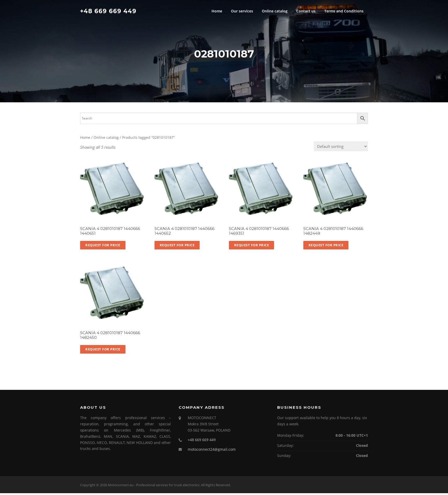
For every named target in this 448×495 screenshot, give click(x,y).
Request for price (102, 245)
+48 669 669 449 (108, 11)
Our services (242, 11)
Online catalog (275, 11)
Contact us (306, 11)
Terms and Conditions (343, 11)
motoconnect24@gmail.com (212, 449)
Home (217, 11)
